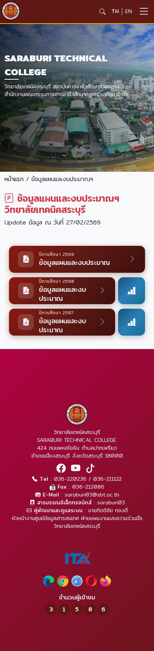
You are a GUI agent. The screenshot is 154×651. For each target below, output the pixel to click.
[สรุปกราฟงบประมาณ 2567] (131, 322)
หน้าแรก (14, 179)
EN (128, 11)
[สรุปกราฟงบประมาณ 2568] (131, 290)
